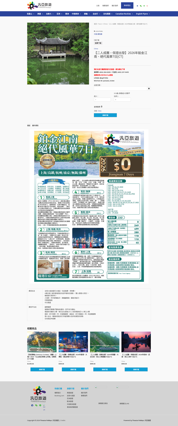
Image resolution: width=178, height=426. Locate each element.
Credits (62, 420)
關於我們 (115, 6)
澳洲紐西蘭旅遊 (72, 407)
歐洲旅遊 (70, 401)
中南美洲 (75, 14)
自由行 (95, 14)
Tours (100, 24)
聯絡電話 (127, 5)
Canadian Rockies (123, 14)
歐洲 (67, 14)
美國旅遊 (70, 393)
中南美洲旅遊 (71, 404)
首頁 (95, 24)
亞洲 (58, 14)
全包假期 (106, 14)
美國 (39, 14)
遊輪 (86, 14)
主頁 (97, 6)
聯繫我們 (105, 6)
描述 (28, 125)
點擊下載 (98, 43)
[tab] (28, 125)
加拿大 (48, 14)
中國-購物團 (98, 34)
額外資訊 (35, 125)
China (105, 24)
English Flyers (142, 14)
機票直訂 (58, 393)
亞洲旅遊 (70, 398)
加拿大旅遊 (71, 396)
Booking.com (59, 396)
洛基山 (29, 14)
